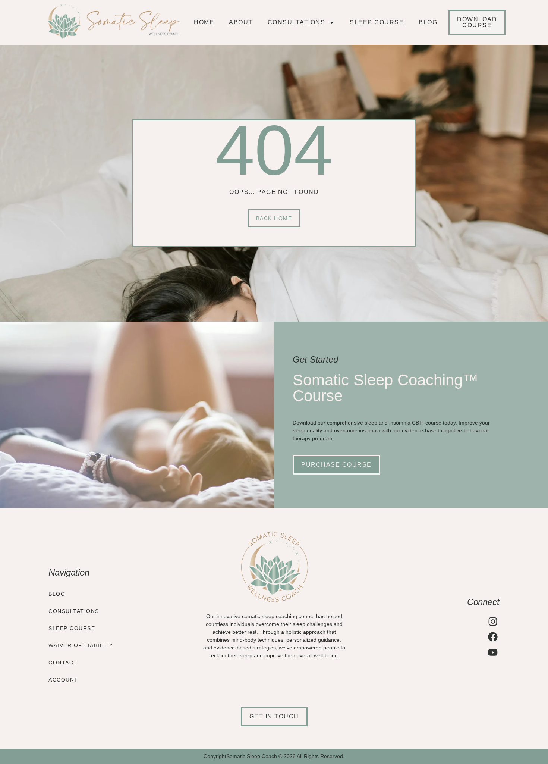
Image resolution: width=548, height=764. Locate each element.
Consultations (296, 22)
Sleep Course (377, 22)
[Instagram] (493, 621)
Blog (428, 22)
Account (63, 680)
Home (204, 22)
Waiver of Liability (80, 645)
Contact (63, 663)
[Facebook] (493, 637)
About (241, 22)
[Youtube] (493, 652)
